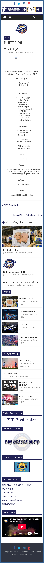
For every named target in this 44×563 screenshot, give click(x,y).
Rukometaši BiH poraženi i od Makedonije (27, 215)
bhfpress (20, 52)
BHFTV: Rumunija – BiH (11, 205)
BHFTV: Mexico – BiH (14, 271)
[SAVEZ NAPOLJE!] (10, 360)
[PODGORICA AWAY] (10, 395)
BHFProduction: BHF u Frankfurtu (21, 282)
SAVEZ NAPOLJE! (25, 361)
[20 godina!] (10, 323)
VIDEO (7, 38)
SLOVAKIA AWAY (10, 373)
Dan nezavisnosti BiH (27, 311)
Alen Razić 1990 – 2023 (10, 497)
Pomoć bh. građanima (28, 337)
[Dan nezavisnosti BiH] (10, 311)
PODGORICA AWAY (26, 396)
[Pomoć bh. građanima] (10, 336)
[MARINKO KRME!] (22, 228)
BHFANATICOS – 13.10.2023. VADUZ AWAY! (17, 485)
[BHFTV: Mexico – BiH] (9, 259)
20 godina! (23, 324)
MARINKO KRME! (11, 249)
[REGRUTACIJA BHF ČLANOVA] (10, 381)
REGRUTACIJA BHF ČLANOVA (26, 383)
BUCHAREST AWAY (8, 504)
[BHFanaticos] (22, 8)
